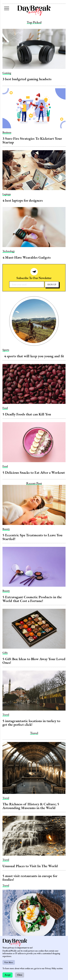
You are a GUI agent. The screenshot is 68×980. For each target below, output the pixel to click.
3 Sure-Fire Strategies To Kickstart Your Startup (32, 140)
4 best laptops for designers (22, 200)
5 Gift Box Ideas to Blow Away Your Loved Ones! (34, 660)
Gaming (6, 73)
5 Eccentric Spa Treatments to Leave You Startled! (32, 536)
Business (6, 132)
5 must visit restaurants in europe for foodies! (29, 877)
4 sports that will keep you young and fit (34, 355)
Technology (8, 251)
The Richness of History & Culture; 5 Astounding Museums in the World (30, 805)
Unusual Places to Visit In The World (30, 865)
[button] (6, 8)
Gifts (5, 652)
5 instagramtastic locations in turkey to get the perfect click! (31, 722)
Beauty (6, 529)
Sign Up (51, 284)
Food (5, 408)
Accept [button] (8, 974)
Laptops (6, 194)
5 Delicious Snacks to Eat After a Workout (33, 472)
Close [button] (19, 974)
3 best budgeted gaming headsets (26, 78)
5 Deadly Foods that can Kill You (26, 414)
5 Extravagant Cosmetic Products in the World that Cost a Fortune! (32, 598)
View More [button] (8, 962)
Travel (5, 714)
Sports (5, 349)
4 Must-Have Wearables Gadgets (26, 257)
